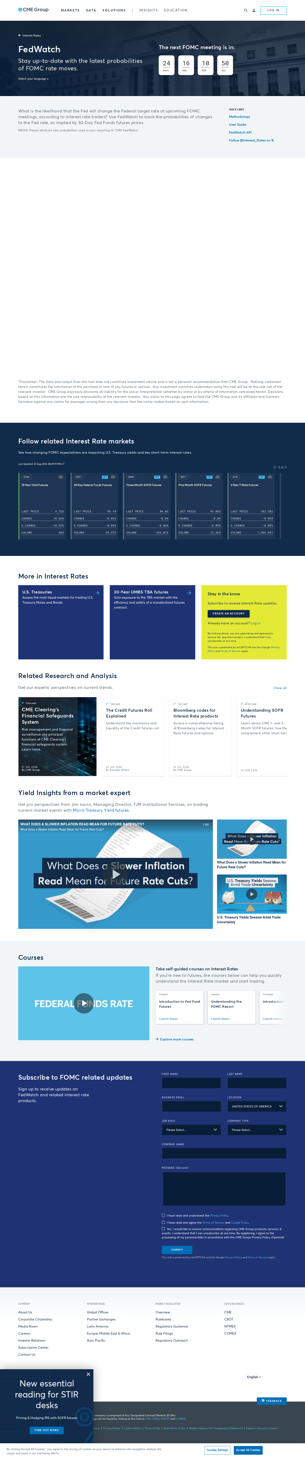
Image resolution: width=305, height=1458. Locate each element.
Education (176, 10)
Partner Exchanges (101, 1319)
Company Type (238, 1121)
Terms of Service (231, 651)
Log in (256, 623)
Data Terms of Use (174, 1428)
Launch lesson (168, 1018)
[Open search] (246, 10)
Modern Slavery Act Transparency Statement (216, 1428)
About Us (25, 1312)
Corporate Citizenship (35, 1319)
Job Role (168, 1121)
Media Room (28, 1326)
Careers (24, 1333)
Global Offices (98, 1312)
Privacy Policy (219, 1215)
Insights (148, 10)
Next (284, 506)
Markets (70, 10)
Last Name (235, 1074)
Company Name (173, 1144)
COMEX (230, 1333)
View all (280, 688)
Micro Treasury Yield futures (101, 810)
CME (228, 1312)
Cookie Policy (240, 1222)
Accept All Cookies (248, 1450)
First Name (170, 1074)
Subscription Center (33, 1347)
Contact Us (26, 1354)
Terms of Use (152, 1428)
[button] (44, 506)
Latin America (98, 1326)
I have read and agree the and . (207, 1222)
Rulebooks (163, 1319)
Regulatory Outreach (172, 1340)
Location (234, 1097)
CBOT (228, 1319)
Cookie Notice (132, 1428)
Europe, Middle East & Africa (108, 1333)
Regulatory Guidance (172, 1326)
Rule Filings (164, 1333)
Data (91, 10)
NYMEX (230, 1326)
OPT (105, 477)
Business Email (173, 1097)
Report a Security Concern (262, 1428)
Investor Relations (31, 1340)
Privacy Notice (111, 1428)
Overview (163, 1312)
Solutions (114, 10)
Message (175, 1168)
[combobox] (257, 1106)
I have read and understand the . (197, 1215)
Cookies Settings (217, 1450)
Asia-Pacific (96, 1340)
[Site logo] (33, 10)
